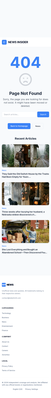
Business (5, 317)
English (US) (17, 389)
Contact (5, 346)
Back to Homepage (19, 126)
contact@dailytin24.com (11, 298)
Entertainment (7, 326)
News (37, 126)
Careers (5, 350)
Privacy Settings (31, 389)
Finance (5, 330)
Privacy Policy (7, 366)
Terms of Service (8, 370)
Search (43, 114)
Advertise (5, 355)
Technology (6, 313)
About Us (5, 342)
